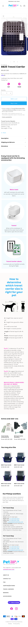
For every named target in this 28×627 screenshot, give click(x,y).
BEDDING (5, 592)
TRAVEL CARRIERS (8, 589)
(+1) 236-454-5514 (14, 518)
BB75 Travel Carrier (6, 483)
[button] (3, 6)
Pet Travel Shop (13, 621)
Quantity (3, 90)
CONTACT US (7, 578)
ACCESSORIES (7, 596)
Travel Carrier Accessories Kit (5, 436)
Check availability (7, 117)
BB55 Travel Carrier (19, 465)
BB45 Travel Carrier (6, 465)
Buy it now (14, 103)
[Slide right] (17, 62)
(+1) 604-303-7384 (14, 520)
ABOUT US (6, 575)
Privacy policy (16, 623)
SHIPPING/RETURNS (9, 585)
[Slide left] (10, 62)
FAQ (4, 582)
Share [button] (4, 132)
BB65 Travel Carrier (19, 483)
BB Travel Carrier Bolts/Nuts (18, 436)
